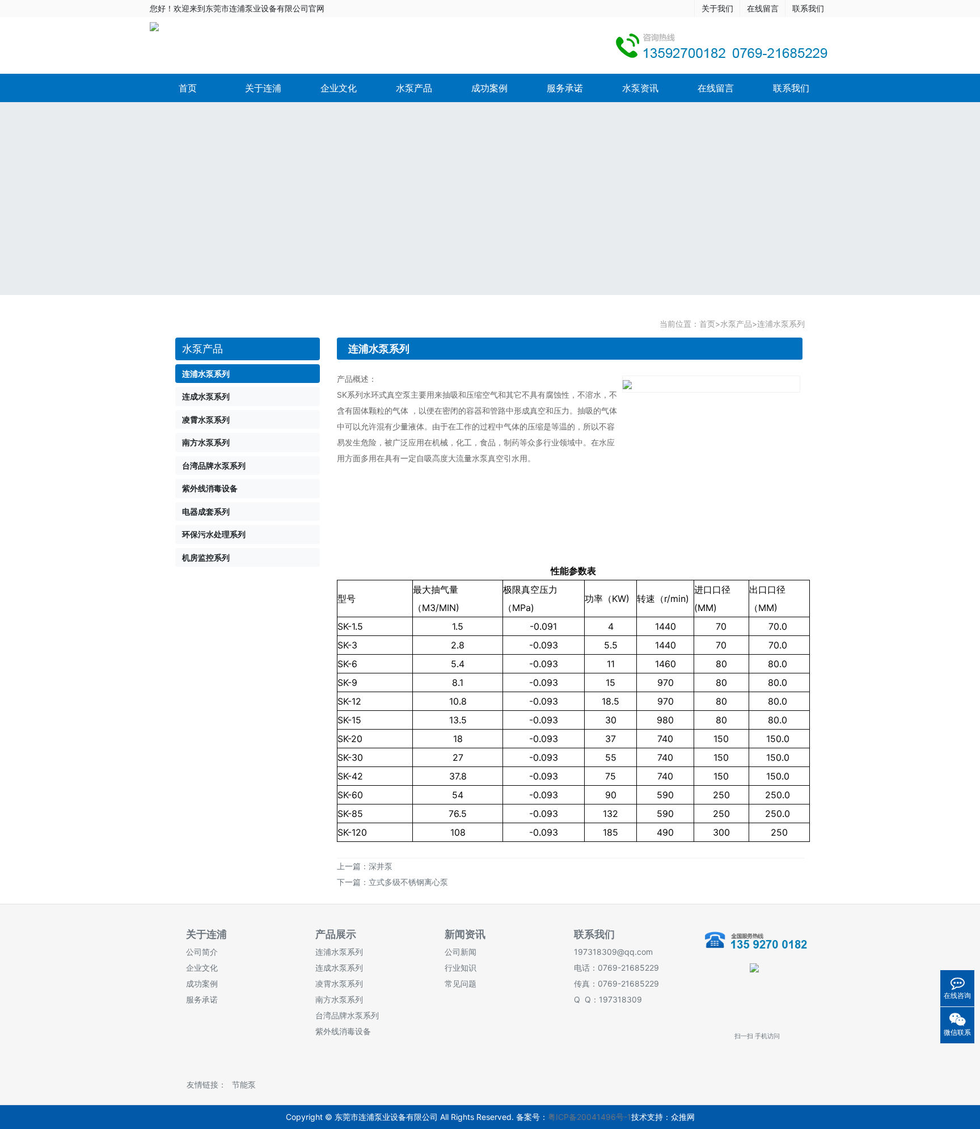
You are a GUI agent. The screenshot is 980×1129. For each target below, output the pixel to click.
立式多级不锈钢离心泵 (408, 882)
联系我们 (808, 8)
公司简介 (202, 952)
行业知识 (460, 967)
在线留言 (763, 8)
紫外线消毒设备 (343, 1031)
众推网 (683, 1117)
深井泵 (380, 866)
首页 (188, 88)
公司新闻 (460, 952)
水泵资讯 (640, 88)
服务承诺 (565, 88)
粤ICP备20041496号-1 (589, 1117)
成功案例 (489, 88)
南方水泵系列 (339, 999)
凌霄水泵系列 (339, 983)
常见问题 (460, 983)
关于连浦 (263, 88)
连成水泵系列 (339, 967)
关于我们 (717, 8)
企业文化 (338, 88)
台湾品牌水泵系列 (347, 1015)
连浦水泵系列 (781, 323)
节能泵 (244, 1084)
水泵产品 (414, 88)
